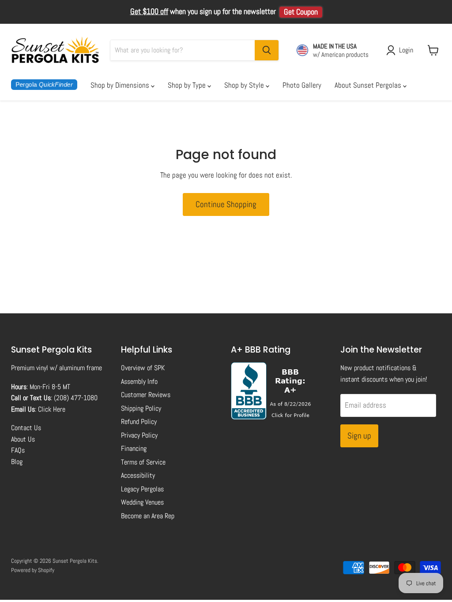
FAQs (18, 450)
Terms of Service (143, 462)
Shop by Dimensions (120, 85)
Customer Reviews (145, 394)
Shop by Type (187, 85)
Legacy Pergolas (142, 489)
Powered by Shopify (32, 570)
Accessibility (138, 475)
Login (406, 50)
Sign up (359, 435)
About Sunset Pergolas (369, 85)
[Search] (267, 50)
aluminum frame (80, 367)
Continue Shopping (226, 204)
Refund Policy (139, 421)
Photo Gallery (301, 85)
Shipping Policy (141, 408)
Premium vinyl (29, 367)
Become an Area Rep (147, 515)
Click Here (51, 409)
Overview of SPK (143, 367)
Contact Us (26, 427)
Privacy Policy (139, 435)
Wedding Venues (142, 502)
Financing (134, 448)
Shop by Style (245, 85)
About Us (23, 439)
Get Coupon (301, 12)
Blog (17, 461)
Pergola (44, 84)
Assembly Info (139, 381)
